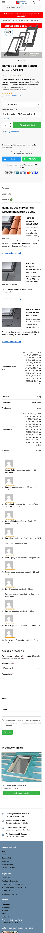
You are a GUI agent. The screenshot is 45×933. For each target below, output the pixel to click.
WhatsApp (33, 159)
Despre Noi (6, 858)
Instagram (6, 907)
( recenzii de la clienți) (11, 95)
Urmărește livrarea (9, 894)
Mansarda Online (9, 864)
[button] (39, 2)
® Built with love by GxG (11, 923)
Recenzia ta (7, 674)
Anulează (5, 118)
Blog (3, 852)
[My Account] (34, 2)
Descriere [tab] (6, 188)
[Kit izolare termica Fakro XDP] (22, 767)
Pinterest (5, 917)
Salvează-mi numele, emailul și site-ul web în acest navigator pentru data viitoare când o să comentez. (23, 722)
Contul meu (6, 878)
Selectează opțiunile (21, 793)
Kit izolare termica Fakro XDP (14, 785)
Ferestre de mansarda (20, 20)
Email (5, 709)
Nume (5, 699)
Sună (13, 159)
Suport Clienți (7, 891)
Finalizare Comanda (10, 881)
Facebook (6, 904)
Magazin (5, 861)
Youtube (5, 910)
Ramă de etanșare (9, 110)
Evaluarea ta (8, 664)
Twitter (4, 914)
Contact (5, 855)
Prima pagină (6, 20)
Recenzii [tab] (7, 199)
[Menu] (5, 2)
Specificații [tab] (6, 194)
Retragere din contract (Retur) (14, 887)
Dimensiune (7, 100)
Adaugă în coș (27, 125)
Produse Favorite (9, 868)
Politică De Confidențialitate (13, 884)
